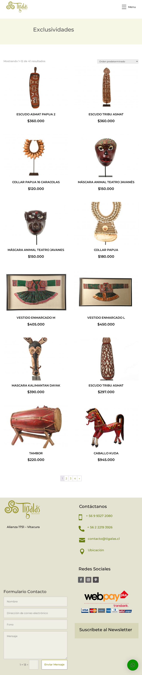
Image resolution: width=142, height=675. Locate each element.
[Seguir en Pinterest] (96, 580)
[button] (132, 665)
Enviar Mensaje (54, 664)
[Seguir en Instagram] (88, 580)
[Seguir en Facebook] (81, 580)
